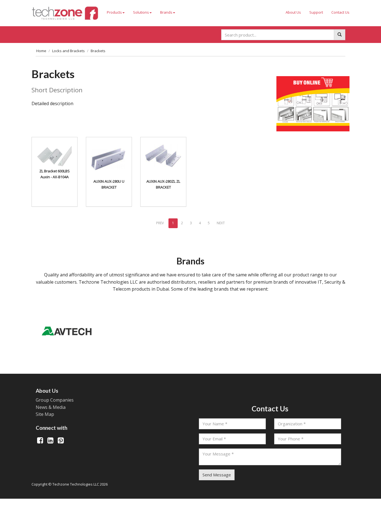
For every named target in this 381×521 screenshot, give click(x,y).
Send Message (216, 474)
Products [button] (114, 12)
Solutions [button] (141, 12)
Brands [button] (166, 12)
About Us (293, 12)
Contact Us (340, 12)
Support (316, 12)
